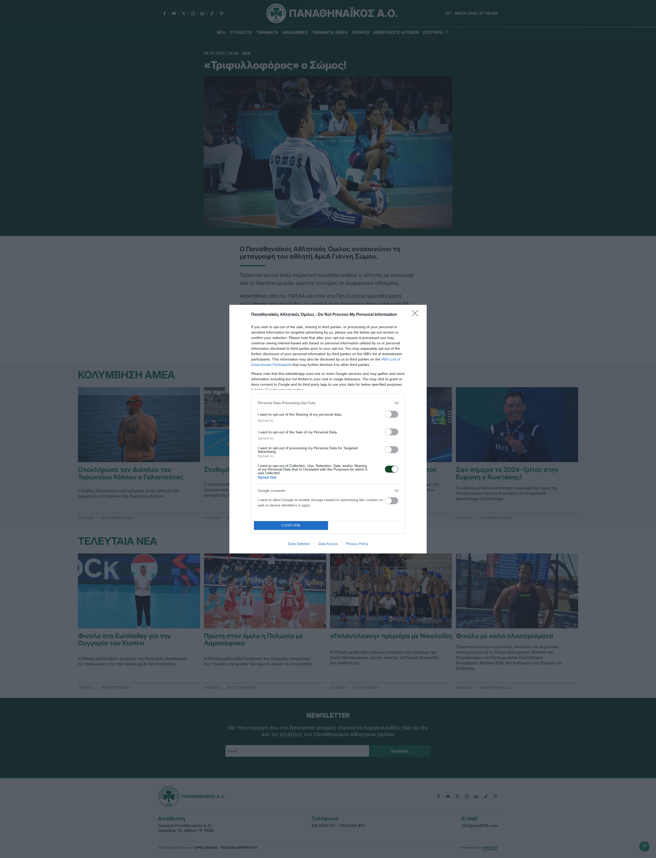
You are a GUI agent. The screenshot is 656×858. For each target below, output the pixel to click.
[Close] (417, 315)
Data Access (328, 544)
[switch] (391, 414)
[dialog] (328, 429)
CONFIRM (291, 525)
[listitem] (328, 403)
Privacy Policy (357, 544)
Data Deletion (299, 544)
